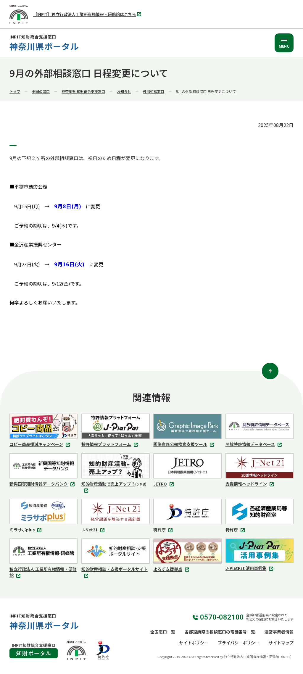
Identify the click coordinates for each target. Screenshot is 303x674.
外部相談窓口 (153, 91)
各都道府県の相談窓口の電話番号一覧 (220, 632)
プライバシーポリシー (238, 643)
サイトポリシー (193, 643)
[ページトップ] (270, 371)
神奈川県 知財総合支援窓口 (83, 91)
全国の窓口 (41, 91)
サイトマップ (281, 643)
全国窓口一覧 (162, 632)
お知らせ (124, 91)
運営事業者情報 (279, 632)
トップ (14, 91)
